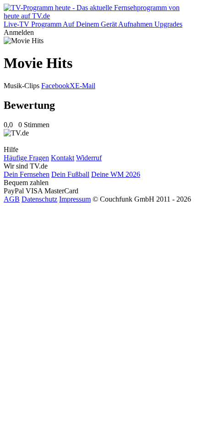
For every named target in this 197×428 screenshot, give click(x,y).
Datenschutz (39, 199)
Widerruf (89, 158)
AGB (12, 199)
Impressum (75, 199)
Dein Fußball (70, 174)
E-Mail (85, 86)
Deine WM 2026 (115, 174)
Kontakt (62, 158)
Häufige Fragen (26, 158)
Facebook (55, 86)
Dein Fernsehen (26, 174)
